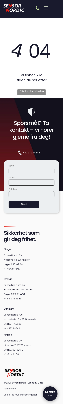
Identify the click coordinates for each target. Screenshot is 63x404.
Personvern (10, 388)
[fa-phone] (37, 10)
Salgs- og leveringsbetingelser (20, 394)
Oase (40, 382)
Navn (11, 165)
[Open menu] (46, 8)
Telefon (13, 189)
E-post (12, 177)
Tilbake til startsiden (31, 91)
